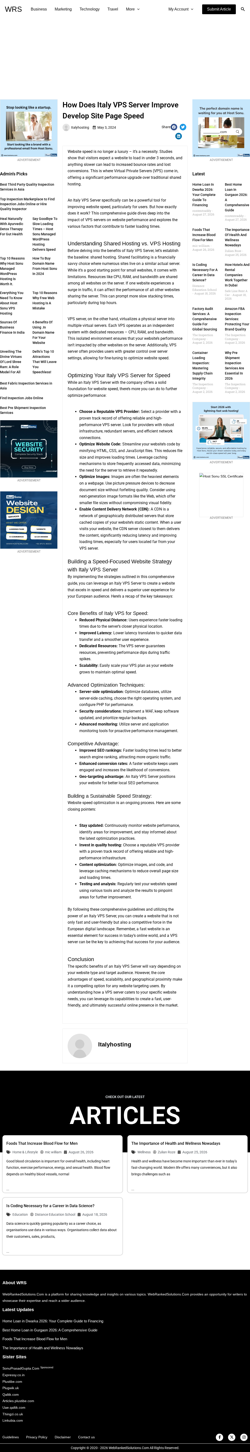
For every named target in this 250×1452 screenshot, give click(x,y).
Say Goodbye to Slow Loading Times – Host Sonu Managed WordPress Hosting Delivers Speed (44, 234)
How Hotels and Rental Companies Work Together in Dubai (237, 275)
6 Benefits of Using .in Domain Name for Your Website (43, 332)
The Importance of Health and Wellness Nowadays (175, 1143)
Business (39, 9)
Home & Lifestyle (25, 1152)
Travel (112, 9)
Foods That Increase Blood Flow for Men (204, 235)
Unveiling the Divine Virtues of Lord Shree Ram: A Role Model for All (11, 362)
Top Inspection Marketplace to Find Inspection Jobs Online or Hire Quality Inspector (27, 204)
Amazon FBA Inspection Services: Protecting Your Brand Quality (237, 319)
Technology (90, 9)
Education (20, 1214)
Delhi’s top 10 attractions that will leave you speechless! (44, 362)
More (130, 9)
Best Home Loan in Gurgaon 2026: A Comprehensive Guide (49, 1330)
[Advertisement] (125, 55)
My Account (178, 9)
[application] (137, 9)
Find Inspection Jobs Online (21, 398)
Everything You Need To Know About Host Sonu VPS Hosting (11, 303)
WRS (13, 9)
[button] (219, 9)
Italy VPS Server (140, 250)
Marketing (63, 9)
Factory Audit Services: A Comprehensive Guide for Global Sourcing (204, 319)
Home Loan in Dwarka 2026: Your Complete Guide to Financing (204, 194)
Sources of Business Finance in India (12, 327)
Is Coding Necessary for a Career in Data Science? (50, 1205)
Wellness (144, 1152)
